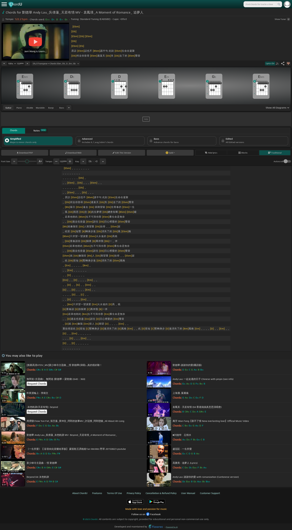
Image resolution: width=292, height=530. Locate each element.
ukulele (29, 108)
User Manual (188, 493)
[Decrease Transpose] (83, 161)
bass (61, 108)
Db (93, 160)
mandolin (40, 108)
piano (19, 108)
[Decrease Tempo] (4, 63)
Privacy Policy (134, 493)
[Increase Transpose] (103, 161)
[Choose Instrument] (69, 107)
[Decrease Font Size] (14, 161)
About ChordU (79, 493)
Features (97, 493)
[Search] (279, 4)
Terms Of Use (114, 493)
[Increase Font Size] (40, 161)
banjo (51, 108)
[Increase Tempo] (27, 63)
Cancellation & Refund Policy (161, 493)
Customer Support (210, 493)
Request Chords (37, 383)
